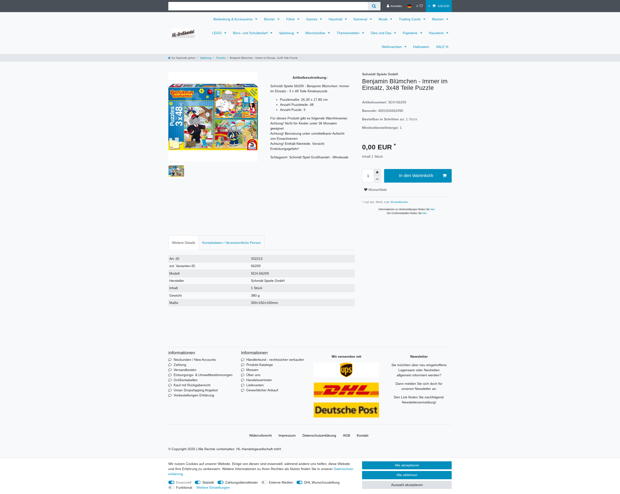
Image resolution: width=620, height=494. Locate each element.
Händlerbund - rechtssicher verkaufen (275, 360)
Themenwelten (348, 33)
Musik (383, 19)
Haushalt (336, 19)
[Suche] (374, 6)
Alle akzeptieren (407, 465)
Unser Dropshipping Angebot (196, 390)
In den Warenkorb (416, 175)
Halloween (421, 47)
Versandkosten (398, 202)
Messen (252, 370)
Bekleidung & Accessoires (233, 19)
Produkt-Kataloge (259, 365)
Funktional (184, 487)
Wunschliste (377, 190)
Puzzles (221, 57)
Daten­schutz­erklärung (319, 435)
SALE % (442, 47)
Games (312, 19)
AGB (346, 435)
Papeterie (410, 33)
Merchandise (315, 33)
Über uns (253, 375)
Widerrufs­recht (260, 435)
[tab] (183, 242)
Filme (291, 19)
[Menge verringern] (377, 179)
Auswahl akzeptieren (407, 485)
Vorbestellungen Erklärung (194, 395)
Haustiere (437, 33)
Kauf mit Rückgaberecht (192, 385)
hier (432, 209)
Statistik (208, 482)
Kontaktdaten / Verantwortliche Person (231, 243)
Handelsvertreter (259, 380)
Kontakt (362, 435)
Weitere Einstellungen (213, 487)
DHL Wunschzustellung (322, 482)
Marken (438, 19)
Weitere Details (183, 243)
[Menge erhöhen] (377, 172)
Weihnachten (392, 47)
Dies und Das (381, 33)
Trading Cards (410, 19)
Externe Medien (281, 482)
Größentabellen (186, 380)
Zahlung (180, 365)
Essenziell (183, 482)
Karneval (361, 19)
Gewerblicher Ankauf (262, 390)
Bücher (270, 19)
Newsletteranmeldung (418, 402)
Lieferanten (255, 385)
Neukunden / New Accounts (195, 360)
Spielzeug (287, 33)
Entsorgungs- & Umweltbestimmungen (203, 375)
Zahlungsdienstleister (241, 482)
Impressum (287, 435)
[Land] (409, 6)
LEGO (217, 33)
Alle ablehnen (406, 475)
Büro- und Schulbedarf (251, 33)
